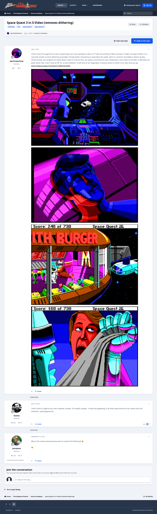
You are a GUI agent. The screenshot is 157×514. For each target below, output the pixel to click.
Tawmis (17, 416)
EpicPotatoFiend (16, 33)
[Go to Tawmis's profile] (17, 408)
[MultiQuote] (32, 391)
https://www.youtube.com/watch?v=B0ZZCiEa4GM (50, 66)
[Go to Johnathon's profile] (17, 440)
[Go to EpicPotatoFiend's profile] (8, 33)
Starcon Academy (40, 33)
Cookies (17, 510)
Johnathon (16, 448)
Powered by (142, 510)
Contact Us (9, 510)
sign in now (54, 473)
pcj (144, 424)
